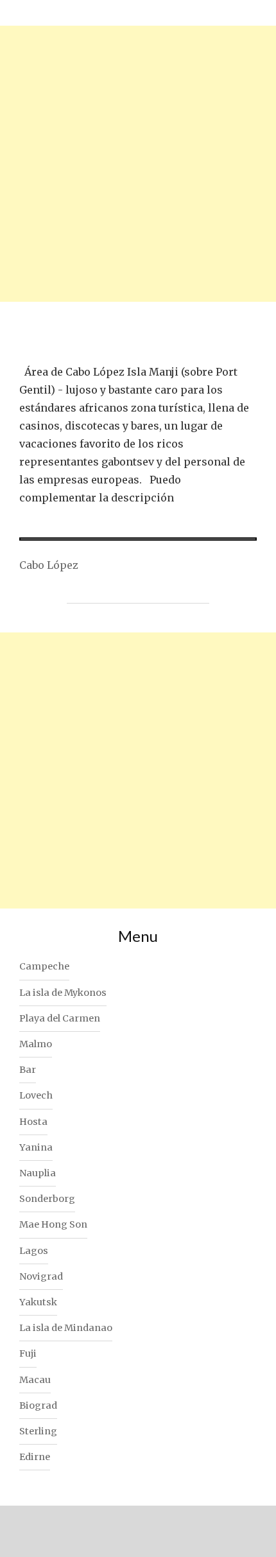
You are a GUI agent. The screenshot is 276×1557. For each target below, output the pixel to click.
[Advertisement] (138, 164)
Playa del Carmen (59, 1018)
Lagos (33, 1251)
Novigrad (41, 1276)
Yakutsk (38, 1302)
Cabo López (48, 565)
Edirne (34, 1457)
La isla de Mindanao (65, 1328)
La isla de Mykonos (63, 992)
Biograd (38, 1405)
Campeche (44, 966)
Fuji (28, 1353)
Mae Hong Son (53, 1224)
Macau (35, 1380)
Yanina (36, 1147)
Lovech (36, 1095)
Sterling (38, 1431)
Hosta (33, 1121)
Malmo (35, 1044)
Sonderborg (47, 1199)
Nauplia (37, 1173)
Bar (27, 1069)
